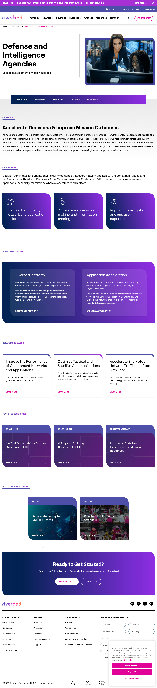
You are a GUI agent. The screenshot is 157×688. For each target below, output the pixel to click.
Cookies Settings (132, 678)
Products (38, 628)
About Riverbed (73, 617)
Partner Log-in (8, 634)
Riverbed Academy (42, 639)
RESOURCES (92, 99)
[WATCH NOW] (130, 446)
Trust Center (70, 628)
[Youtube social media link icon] (151, 604)
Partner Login (127, 9)
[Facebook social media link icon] (145, 604)
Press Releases (8, 645)
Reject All (132, 672)
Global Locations (9, 623)
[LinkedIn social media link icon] (132, 604)
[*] (113, 621)
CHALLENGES (40, 99)
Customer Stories (72, 634)
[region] (132, 663)
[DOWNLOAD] (26, 446)
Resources (38, 634)
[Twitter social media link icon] (139, 604)
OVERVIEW (22, 99)
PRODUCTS (58, 99)
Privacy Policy (102, 682)
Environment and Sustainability (78, 645)
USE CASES (75, 99)
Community (7, 639)
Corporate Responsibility (76, 639)
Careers (68, 623)
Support (139, 9)
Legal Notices (88, 682)
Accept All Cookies (132, 665)
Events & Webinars (10, 650)
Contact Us (150, 9)
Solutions (38, 623)
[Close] (152, 644)
